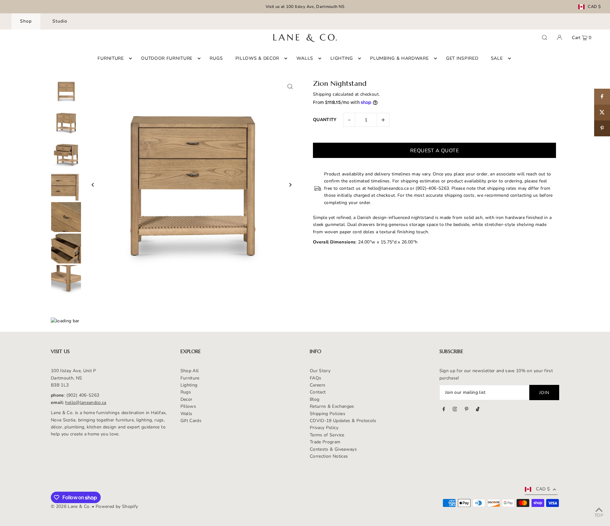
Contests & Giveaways (333, 449)
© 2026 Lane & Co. (71, 506)
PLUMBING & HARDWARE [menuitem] (399, 58)
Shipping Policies (327, 414)
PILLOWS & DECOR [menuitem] (257, 58)
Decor (186, 399)
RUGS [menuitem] (216, 58)
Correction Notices (329, 456)
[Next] (290, 185)
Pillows (188, 406)
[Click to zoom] (290, 86)
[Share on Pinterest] (602, 128)
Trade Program (325, 442)
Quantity (325, 120)
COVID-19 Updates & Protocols (343, 421)
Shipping (322, 94)
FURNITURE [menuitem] (111, 58)
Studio (59, 21)
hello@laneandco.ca (85, 403)
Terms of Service (327, 435)
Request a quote (434, 150)
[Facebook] (444, 409)
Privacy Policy (324, 428)
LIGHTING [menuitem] (341, 58)
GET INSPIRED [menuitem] (462, 58)
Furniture (190, 378)
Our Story (320, 371)
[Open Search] (544, 37)
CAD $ (594, 6)
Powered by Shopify (117, 506)
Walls (186, 414)
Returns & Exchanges (332, 406)
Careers (317, 385)
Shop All (189, 371)
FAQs (315, 378)
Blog (314, 399)
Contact (318, 392)
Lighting (189, 385)
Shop (26, 21)
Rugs (185, 392)
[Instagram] (455, 409)
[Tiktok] (477, 409)
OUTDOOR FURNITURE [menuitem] (167, 58)
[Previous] (93, 185)
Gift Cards (191, 421)
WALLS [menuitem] (304, 58)
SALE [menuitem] (497, 58)
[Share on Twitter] (602, 112)
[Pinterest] (466, 409)
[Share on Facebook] (602, 97)
